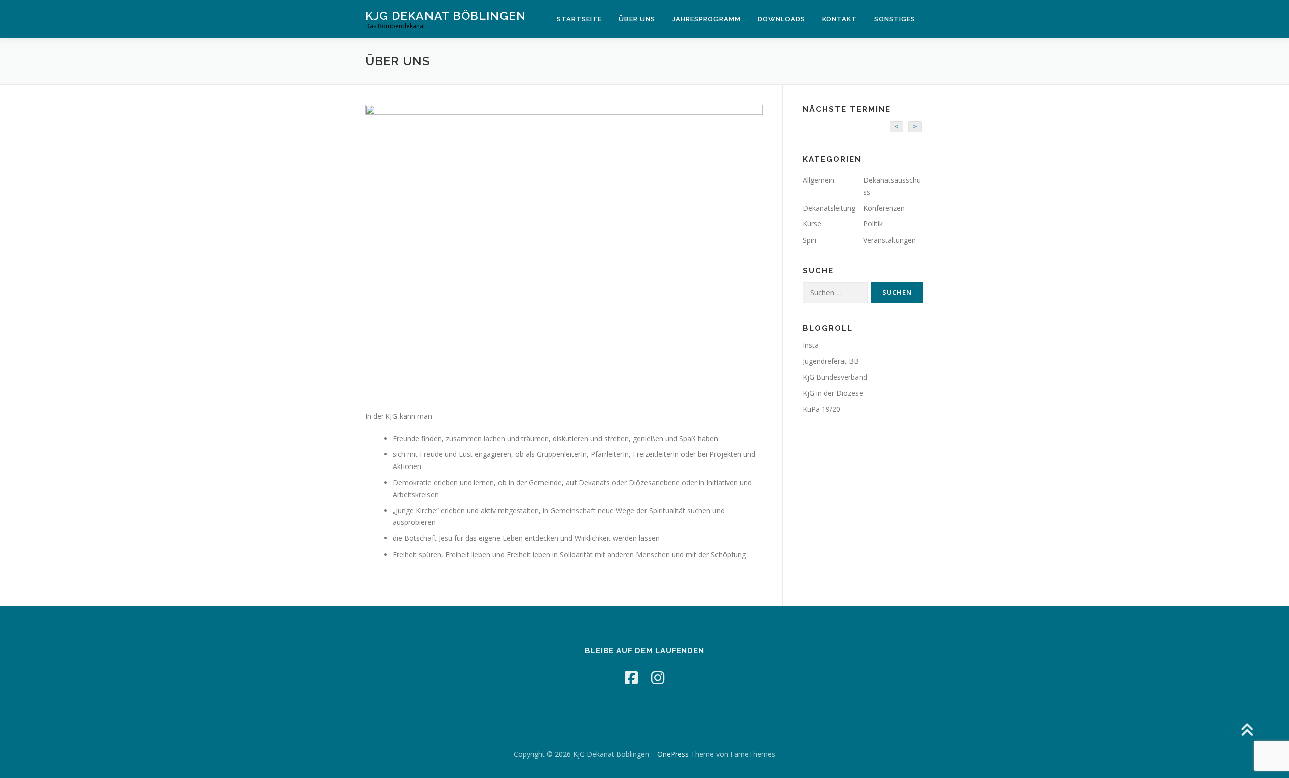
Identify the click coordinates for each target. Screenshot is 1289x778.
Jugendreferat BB (831, 361)
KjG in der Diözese (833, 393)
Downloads (781, 19)
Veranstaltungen (889, 240)
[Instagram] (657, 677)
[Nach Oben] (1246, 731)
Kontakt (839, 19)
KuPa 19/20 (821, 409)
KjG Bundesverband (835, 377)
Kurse (812, 223)
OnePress (673, 754)
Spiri (809, 240)
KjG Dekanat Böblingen (445, 15)
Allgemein (818, 180)
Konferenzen (884, 208)
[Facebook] (631, 677)
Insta (811, 345)
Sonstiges (894, 19)
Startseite (579, 19)
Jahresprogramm (706, 19)
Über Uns (637, 19)
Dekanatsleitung (829, 208)
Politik (873, 223)
